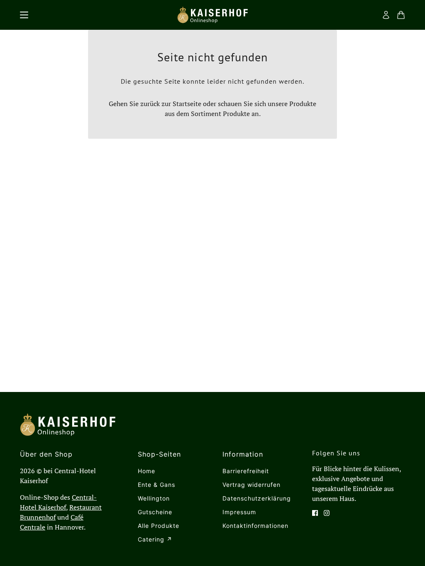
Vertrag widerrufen (251, 484)
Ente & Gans (156, 484)
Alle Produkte (158, 525)
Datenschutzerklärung (256, 498)
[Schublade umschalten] (24, 15)
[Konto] (386, 15)
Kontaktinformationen (255, 525)
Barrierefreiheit (245, 470)
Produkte (236, 113)
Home (146, 470)
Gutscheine (155, 511)
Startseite (187, 103)
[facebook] (315, 513)
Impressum (239, 511)
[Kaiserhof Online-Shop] (212, 15)
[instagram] (326, 513)
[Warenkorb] (401, 15)
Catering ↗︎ (155, 539)
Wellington (154, 498)
